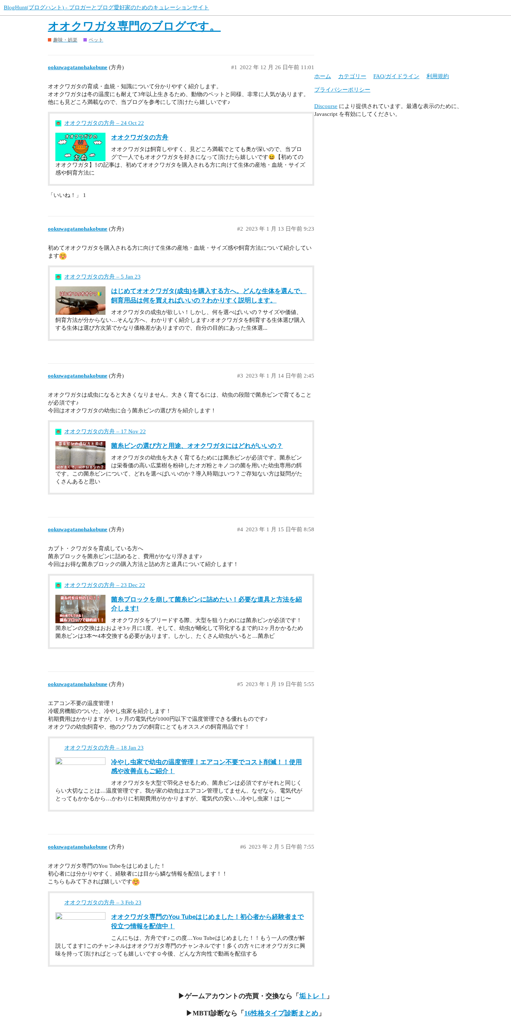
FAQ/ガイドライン (396, 76)
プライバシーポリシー (342, 90)
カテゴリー (352, 76)
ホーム (322, 76)
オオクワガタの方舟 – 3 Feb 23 (102, 902)
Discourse (325, 106)
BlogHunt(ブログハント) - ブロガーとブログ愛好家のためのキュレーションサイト (106, 7)
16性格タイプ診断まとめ (281, 1013)
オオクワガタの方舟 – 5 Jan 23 (102, 277)
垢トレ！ (312, 996)
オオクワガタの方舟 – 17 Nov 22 (105, 431)
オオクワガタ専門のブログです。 (134, 26)
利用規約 (437, 76)
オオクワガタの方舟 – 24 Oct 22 (104, 123)
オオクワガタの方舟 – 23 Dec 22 (104, 585)
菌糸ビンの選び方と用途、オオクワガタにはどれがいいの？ (197, 445)
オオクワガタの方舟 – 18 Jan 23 (104, 748)
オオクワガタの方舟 (139, 137)
